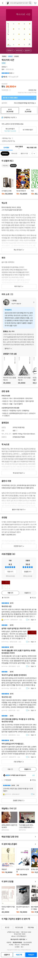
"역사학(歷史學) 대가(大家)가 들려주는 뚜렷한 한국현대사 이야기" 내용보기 (19, 656)
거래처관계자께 (25, 944)
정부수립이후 (30, 401)
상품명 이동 (8, 186)
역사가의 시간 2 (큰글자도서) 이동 (9, 370)
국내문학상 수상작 (15, 411)
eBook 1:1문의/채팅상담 (18, 936)
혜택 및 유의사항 (10, 576)
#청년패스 (5, 165)
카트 (35, 3)
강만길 (4, 67)
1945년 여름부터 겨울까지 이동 (8, 899)
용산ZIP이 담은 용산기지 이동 (23, 899)
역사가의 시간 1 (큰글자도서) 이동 (24, 370)
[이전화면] (2, 3)
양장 (14, 431)
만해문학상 (25, 411)
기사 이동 (9, 821)
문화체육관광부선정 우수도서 (18, 413)
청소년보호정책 (27, 942)
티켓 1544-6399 (26, 932)
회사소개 (17, 944)
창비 (3, 69)
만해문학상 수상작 (9, 117)
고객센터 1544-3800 (13, 932)
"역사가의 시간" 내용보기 (19, 611)
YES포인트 (5, 90)
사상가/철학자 (18, 404)
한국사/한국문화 (19, 398)
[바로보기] (6, 585)
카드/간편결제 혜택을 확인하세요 (24, 103)
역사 (10, 398)
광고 (22, 947)
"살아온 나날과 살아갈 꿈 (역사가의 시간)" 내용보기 (19, 633)
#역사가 (13, 165)
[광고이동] (30, 3)
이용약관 (9, 942)
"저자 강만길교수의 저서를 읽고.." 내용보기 (19, 749)
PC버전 (11, 944)
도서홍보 (17, 947)
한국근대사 (29, 398)
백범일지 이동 (8, 862)
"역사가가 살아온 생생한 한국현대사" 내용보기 (19, 680)
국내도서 (5, 411)
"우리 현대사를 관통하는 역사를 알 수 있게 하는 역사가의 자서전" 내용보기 (19, 725)
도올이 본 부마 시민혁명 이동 (23, 862)
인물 (10, 404)
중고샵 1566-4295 (19, 934)
